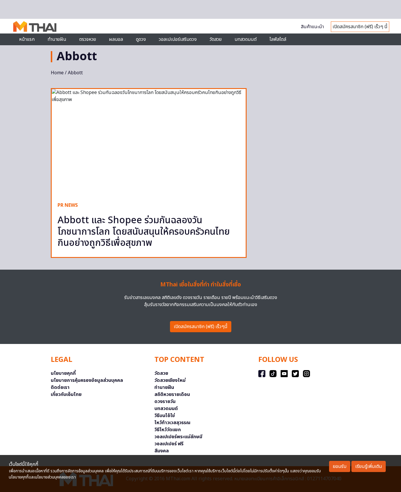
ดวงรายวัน (165, 401)
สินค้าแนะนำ (312, 26)
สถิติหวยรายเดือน (172, 394)
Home (57, 72)
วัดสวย (216, 39)
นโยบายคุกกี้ (63, 373)
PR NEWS (68, 205)
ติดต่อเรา (60, 387)
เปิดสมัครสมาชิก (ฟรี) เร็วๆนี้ (201, 326)
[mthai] (34, 26)
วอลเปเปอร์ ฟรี (168, 443)
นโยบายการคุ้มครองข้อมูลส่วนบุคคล (87, 380)
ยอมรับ (339, 466)
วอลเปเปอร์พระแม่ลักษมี (178, 436)
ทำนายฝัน (57, 39)
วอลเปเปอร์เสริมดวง (178, 39)
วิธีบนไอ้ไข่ (164, 415)
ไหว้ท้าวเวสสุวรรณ (172, 422)
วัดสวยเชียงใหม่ (170, 380)
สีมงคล (161, 450)
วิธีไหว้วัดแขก (167, 429)
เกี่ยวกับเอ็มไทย (66, 394)
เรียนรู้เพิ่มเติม (368, 466)
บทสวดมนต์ (246, 39)
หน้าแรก (27, 39)
